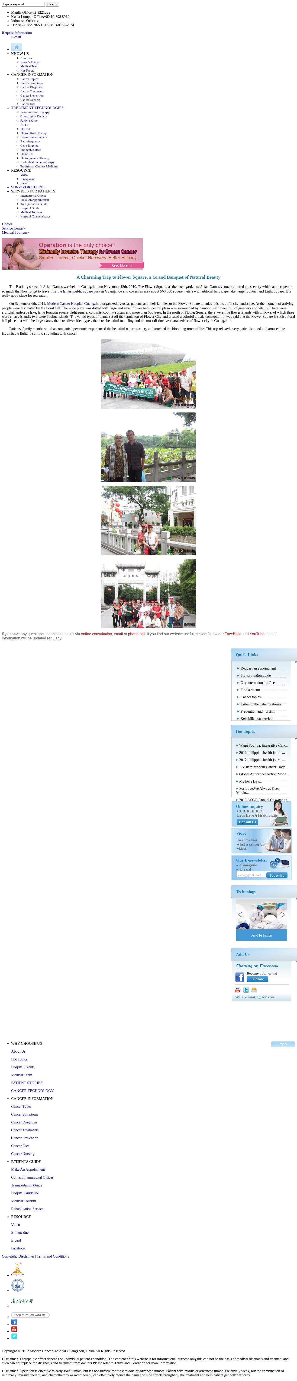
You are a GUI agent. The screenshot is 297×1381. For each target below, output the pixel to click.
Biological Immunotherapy (37, 162)
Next (281, 914)
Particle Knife (29, 120)
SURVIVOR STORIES (29, 187)
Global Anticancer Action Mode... (264, 774)
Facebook (18, 1248)
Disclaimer (26, 1256)
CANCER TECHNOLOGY (32, 1091)
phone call (136, 634)
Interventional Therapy (34, 112)
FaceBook (233, 634)
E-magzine (248, 865)
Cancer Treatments (32, 91)
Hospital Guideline (25, 1193)
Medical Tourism (31, 212)
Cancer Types (21, 1106)
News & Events (29, 62)
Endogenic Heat (30, 149)
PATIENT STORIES (26, 1083)
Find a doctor (250, 690)
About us (26, 58)
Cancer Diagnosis (31, 87)
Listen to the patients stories (261, 704)
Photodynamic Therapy (35, 158)
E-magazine (27, 179)
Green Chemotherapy (33, 137)
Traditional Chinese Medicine (39, 166)
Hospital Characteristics (35, 216)
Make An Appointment (34, 199)
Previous (241, 914)
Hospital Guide (29, 208)
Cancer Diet (27, 104)
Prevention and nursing (257, 711)
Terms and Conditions (53, 1256)
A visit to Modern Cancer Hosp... (263, 767)
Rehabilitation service (256, 718)
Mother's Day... (250, 781)
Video (24, 174)
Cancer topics (251, 697)
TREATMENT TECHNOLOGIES (37, 108)
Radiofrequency (30, 141)
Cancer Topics (29, 79)
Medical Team (29, 66)
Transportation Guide (33, 204)
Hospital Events (22, 1067)
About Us (18, 1051)
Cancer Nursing (30, 99)
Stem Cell (26, 154)
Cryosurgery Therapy (33, 116)
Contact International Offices (32, 1177)
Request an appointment (258, 668)
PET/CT (25, 129)
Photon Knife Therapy (34, 133)
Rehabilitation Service (27, 1209)
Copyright (9, 1256)
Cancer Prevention (32, 95)
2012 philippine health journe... (262, 753)
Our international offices (258, 683)
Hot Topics (19, 1059)
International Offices (33, 195)
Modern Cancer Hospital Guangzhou (74, 303)
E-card (24, 183)
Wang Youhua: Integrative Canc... (264, 745)
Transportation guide (256, 675)
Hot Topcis (27, 70)
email (118, 634)
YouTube (257, 634)
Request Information (17, 33)
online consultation (96, 634)
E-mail (16, 37)
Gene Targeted (29, 145)
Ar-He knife (261, 935)
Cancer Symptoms (31, 83)
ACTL (24, 124)
